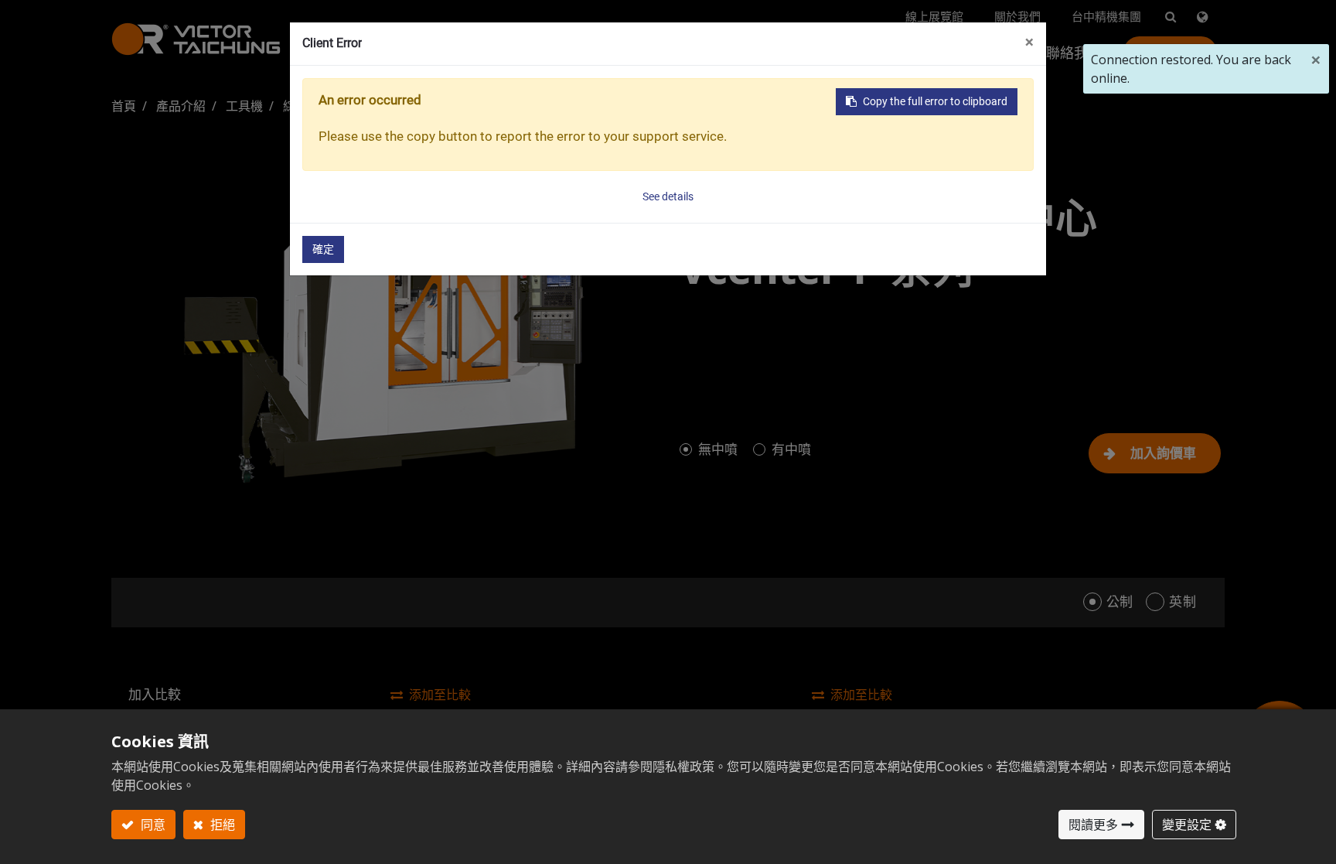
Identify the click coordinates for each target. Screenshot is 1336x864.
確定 (323, 249)
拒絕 (221, 824)
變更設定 (1187, 824)
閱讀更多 (1093, 824)
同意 (151, 824)
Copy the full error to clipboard (935, 101)
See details (668, 196)
